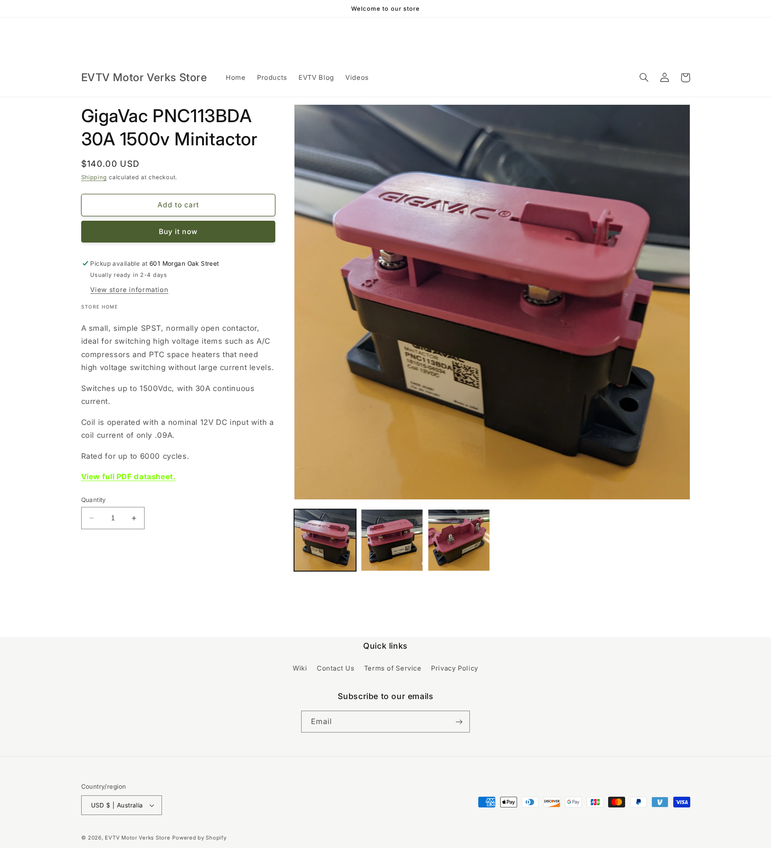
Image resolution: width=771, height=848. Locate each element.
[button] (644, 77)
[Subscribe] (459, 722)
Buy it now (178, 231)
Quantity (93, 499)
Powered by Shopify (199, 838)
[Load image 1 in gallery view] (325, 540)
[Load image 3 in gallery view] (459, 540)
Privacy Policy (454, 668)
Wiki (300, 668)
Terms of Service (393, 668)
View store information (129, 290)
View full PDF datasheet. (128, 476)
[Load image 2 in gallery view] (392, 540)
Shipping (94, 177)
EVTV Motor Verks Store (137, 838)
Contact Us (335, 668)
